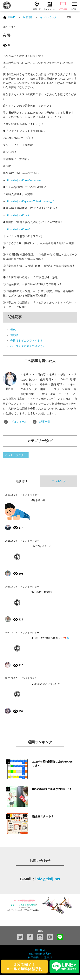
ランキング (58, 481)
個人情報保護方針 (40, 953)
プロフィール (19, 421)
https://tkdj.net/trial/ (17, 215)
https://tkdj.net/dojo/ (18, 229)
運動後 (14, 335)
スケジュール (49, 9)
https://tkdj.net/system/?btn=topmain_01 (30, 201)
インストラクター (49, 17)
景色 (13, 329)
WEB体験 (63, 9)
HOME (11, 17)
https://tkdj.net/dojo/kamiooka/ (24, 180)
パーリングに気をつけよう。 (28, 345)
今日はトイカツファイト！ (26, 340)
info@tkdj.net (47, 879)
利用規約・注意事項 (40, 957)
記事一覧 (44, 421)
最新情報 (27, 17)
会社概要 (40, 949)
